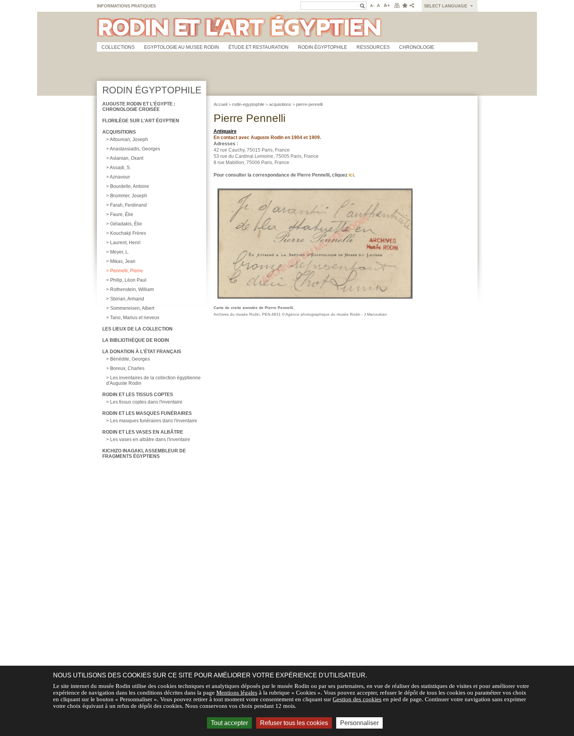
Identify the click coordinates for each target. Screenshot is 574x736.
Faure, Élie (121, 214)
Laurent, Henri (125, 242)
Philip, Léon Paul (128, 280)
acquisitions (280, 104)
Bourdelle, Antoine (129, 186)
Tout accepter (229, 723)
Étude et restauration (258, 47)
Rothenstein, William (132, 289)
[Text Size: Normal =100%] (378, 6)
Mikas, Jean (122, 261)
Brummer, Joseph (128, 195)
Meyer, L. (119, 252)
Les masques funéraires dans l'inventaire (153, 420)
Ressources (373, 47)
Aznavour (120, 177)
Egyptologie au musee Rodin (181, 47)
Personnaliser (359, 723)
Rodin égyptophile (322, 47)
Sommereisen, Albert (132, 308)
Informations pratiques (126, 6)
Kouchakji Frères (128, 233)
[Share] (413, 6)
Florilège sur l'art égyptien (140, 120)
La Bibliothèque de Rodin (135, 340)
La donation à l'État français (141, 351)
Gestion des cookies (357, 699)
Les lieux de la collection (137, 329)
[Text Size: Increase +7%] (387, 6)
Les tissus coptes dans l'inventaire (146, 402)
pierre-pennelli (309, 104)
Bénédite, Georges (130, 359)
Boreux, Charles (127, 368)
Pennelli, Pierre (126, 270)
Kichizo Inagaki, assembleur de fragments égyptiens (144, 453)
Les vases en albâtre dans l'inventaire (150, 439)
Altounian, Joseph (129, 139)
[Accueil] (287, 27)
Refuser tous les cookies (294, 723)
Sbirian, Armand (127, 299)
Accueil (220, 104)
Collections (118, 47)
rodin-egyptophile (248, 104)
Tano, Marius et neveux (134, 317)
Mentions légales (236, 693)
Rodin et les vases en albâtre (142, 432)
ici (351, 175)
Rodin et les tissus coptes (137, 394)
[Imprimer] (396, 6)
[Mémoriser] (404, 6)
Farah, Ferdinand (128, 205)
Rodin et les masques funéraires (147, 413)
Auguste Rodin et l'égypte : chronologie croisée (138, 106)
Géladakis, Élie (126, 224)
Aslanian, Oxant (126, 158)
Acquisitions (119, 132)
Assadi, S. (120, 167)
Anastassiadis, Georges (135, 149)
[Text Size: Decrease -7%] (371, 6)
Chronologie (416, 47)
